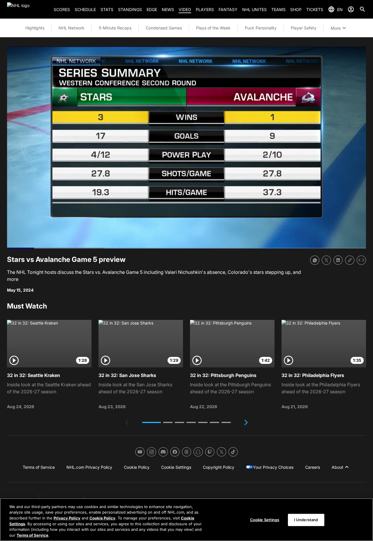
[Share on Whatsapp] (314, 260)
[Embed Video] (361, 260)
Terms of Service (32, 535)
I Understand (306, 519)
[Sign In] (350, 9)
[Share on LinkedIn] (338, 260)
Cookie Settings (264, 519)
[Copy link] (349, 260)
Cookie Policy (102, 518)
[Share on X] (326, 260)
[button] (151, 422)
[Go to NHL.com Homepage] (28, 9)
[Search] (362, 9)
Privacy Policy (67, 518)
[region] (186, 519)
